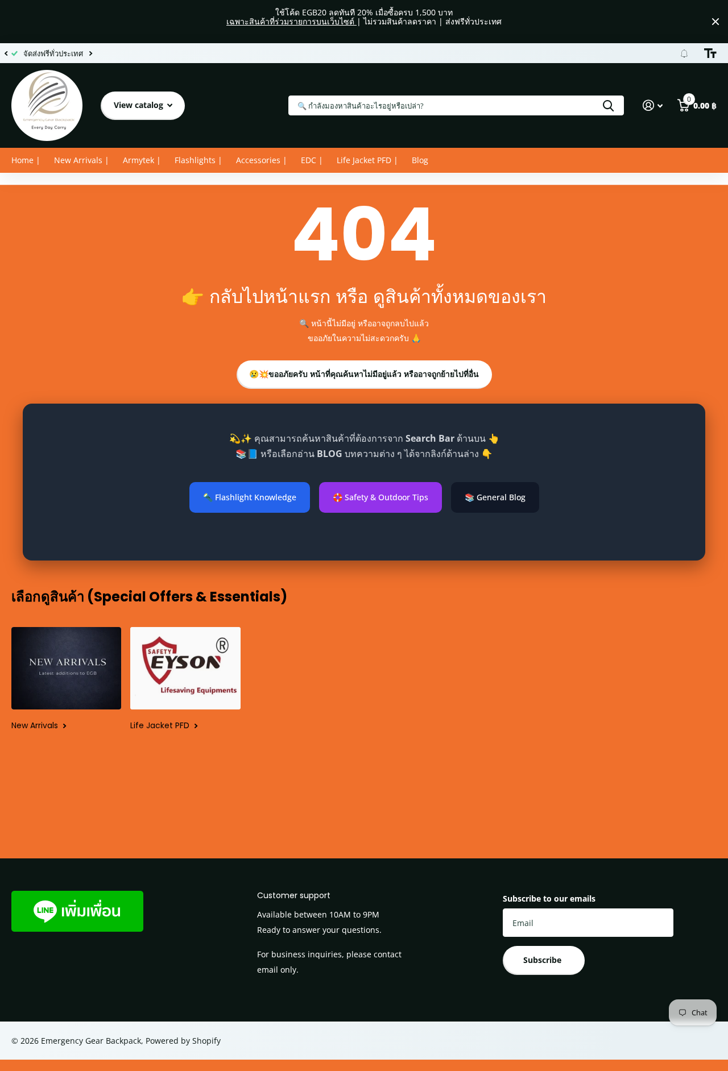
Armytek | (142, 160)
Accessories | (261, 160)
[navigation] (5, 53)
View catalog (140, 104)
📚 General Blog (495, 497)
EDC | (312, 160)
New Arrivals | (81, 160)
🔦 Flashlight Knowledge (249, 497)
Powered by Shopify (183, 1040)
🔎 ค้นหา (608, 105)
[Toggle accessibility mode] (710, 53)
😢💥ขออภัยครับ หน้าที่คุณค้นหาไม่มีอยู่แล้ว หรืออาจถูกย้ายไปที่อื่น (364, 373)
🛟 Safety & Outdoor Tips (380, 497)
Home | (25, 160)
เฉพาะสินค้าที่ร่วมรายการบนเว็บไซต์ (291, 21)
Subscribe (543, 959)
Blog (420, 160)
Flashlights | (198, 160)
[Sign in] (652, 105)
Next (90, 53)
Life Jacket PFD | (367, 160)
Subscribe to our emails (549, 898)
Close (715, 21)
